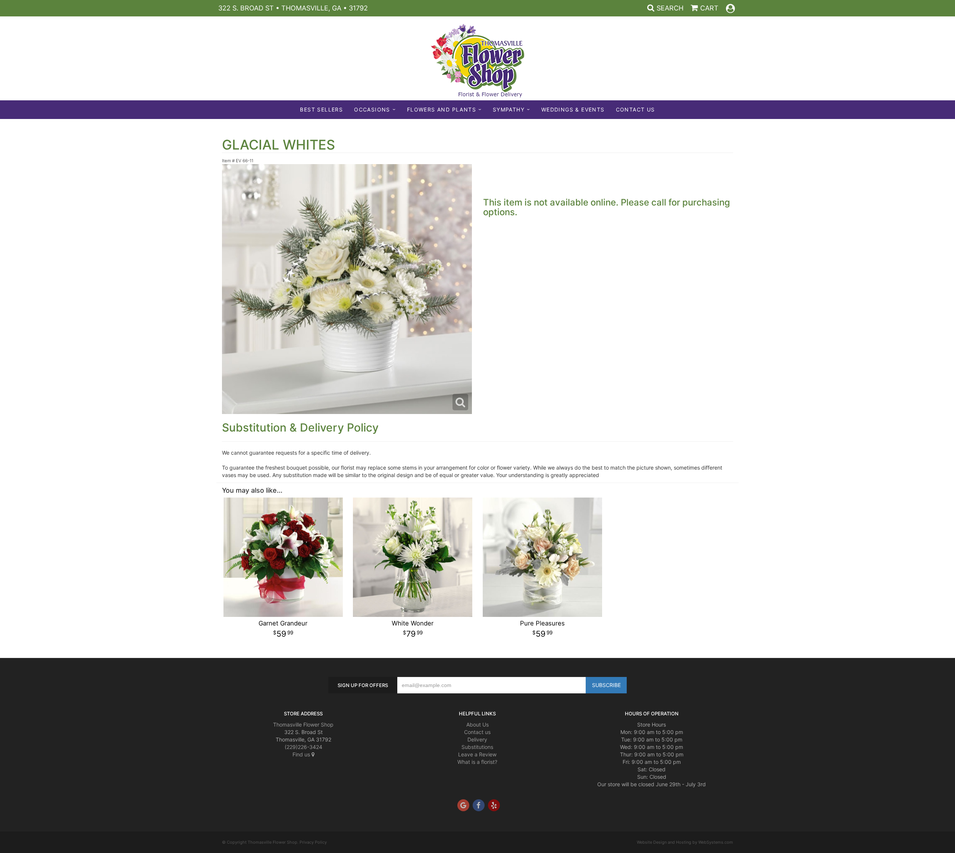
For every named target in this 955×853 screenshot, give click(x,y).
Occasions (372, 109)
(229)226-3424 (303, 747)
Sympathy (509, 109)
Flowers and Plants (441, 109)
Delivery (477, 739)
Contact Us (635, 109)
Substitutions (477, 747)
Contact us (477, 732)
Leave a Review (477, 754)
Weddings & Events (573, 109)
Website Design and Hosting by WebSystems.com (685, 842)
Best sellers (321, 109)
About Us (477, 724)
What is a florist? (477, 762)
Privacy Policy (313, 842)
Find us (301, 754)
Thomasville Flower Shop (303, 724)
